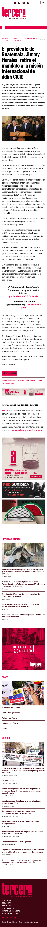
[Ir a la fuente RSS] (28, 2)
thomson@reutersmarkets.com (26, 430)
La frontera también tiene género (16, 842)
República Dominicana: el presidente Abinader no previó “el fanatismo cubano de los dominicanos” (23, 851)
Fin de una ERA (8, 781)
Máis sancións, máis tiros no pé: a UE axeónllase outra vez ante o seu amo (22, 832)
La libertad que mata (11, 713)
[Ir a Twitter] (19, 2)
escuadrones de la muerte (13, 381)
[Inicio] (14, 13)
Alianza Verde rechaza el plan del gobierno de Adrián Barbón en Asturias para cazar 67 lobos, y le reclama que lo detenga (23, 584)
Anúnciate (7, 905)
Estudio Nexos (32, 922)
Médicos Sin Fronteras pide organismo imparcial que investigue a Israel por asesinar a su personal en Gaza (23, 571)
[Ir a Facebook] (15, 2)
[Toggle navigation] (3, 27)
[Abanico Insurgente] (23, 516)
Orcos (4, 728)
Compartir (10, 373)
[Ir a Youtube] (24, 2)
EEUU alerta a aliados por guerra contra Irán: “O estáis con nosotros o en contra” (22, 605)
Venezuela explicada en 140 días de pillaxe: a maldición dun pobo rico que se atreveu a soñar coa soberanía (22, 791)
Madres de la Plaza (10, 723)
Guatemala (30, 381)
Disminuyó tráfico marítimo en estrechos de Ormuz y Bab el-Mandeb (21, 595)
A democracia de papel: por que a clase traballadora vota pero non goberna (18, 812)
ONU (12, 383)
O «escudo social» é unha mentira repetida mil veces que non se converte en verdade (21, 861)
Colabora (6, 903)
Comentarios (8, 908)
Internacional (31, 38)
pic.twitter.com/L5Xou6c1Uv (23, 296)
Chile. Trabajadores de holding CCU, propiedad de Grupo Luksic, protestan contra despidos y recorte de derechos (23, 770)
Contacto (6, 900)
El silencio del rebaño (11, 707)
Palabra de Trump (9, 718)
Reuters (6, 410)
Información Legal (11, 911)
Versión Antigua (10, 913)
